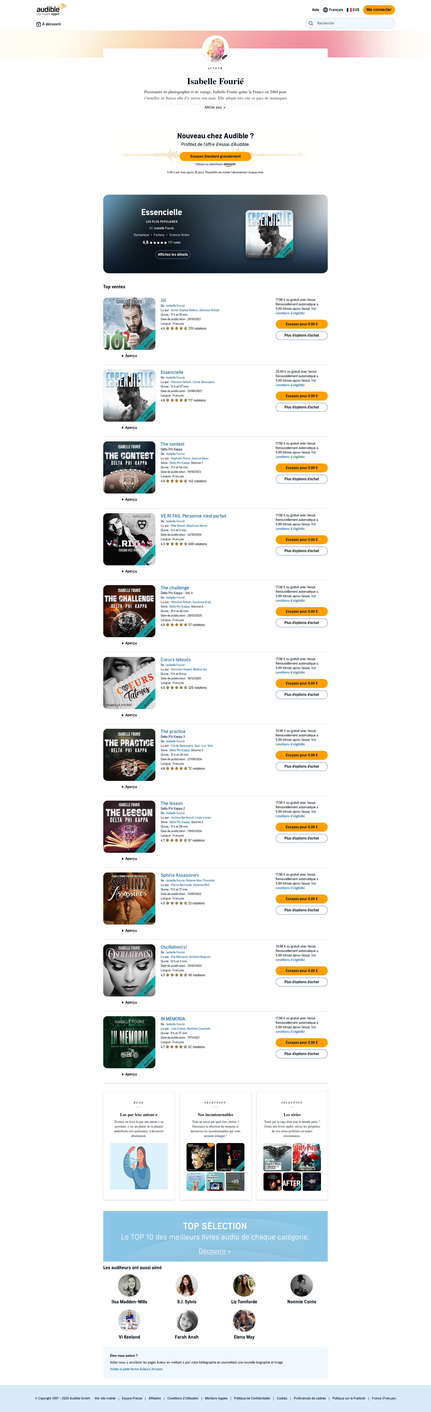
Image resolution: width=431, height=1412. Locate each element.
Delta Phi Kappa (179, 463)
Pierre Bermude (181, 885)
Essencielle (172, 372)
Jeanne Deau (200, 458)
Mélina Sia (200, 669)
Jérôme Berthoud (182, 817)
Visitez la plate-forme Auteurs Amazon (136, 1369)
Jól (163, 300)
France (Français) (384, 1398)
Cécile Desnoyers (204, 382)
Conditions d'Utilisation (182, 1398)
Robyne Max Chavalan (200, 880)
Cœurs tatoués (176, 660)
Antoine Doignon (200, 957)
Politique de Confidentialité (252, 1398)
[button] (215, 107)
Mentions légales (216, 1398)
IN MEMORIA (173, 1019)
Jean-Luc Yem (203, 746)
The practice (173, 731)
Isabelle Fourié (175, 306)
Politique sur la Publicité (348, 1398)
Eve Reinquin (179, 957)
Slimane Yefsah (209, 310)
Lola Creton (178, 1029)
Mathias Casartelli (198, 1029)
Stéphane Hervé (196, 526)
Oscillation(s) (174, 947)
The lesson (172, 803)
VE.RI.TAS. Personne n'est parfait (193, 516)
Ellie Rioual (178, 526)
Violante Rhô (201, 885)
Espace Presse (132, 1398)
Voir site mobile (105, 1398)
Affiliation (155, 1398)
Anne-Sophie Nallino (184, 310)
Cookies (282, 1398)
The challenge (175, 588)
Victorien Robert (181, 669)
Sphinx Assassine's (180, 875)
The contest (172, 444)
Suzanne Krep (202, 602)
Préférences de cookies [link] (310, 1398)
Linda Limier (203, 817)
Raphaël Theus (180, 458)
